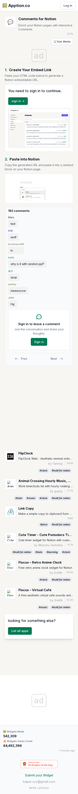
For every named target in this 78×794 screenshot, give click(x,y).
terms (32, 787)
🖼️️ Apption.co (16, 5)
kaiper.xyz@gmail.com (39, 782)
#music (31, 498)
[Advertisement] (39, 408)
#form (43, 524)
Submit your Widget (39, 775)
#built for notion (61, 470)
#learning (52, 552)
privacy (44, 787)
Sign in (39, 342)
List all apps (19, 631)
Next (54, 358)
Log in (68, 5)
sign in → (18, 101)
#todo (18, 498)
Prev (24, 358)
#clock (43, 470)
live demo (63, 41)
